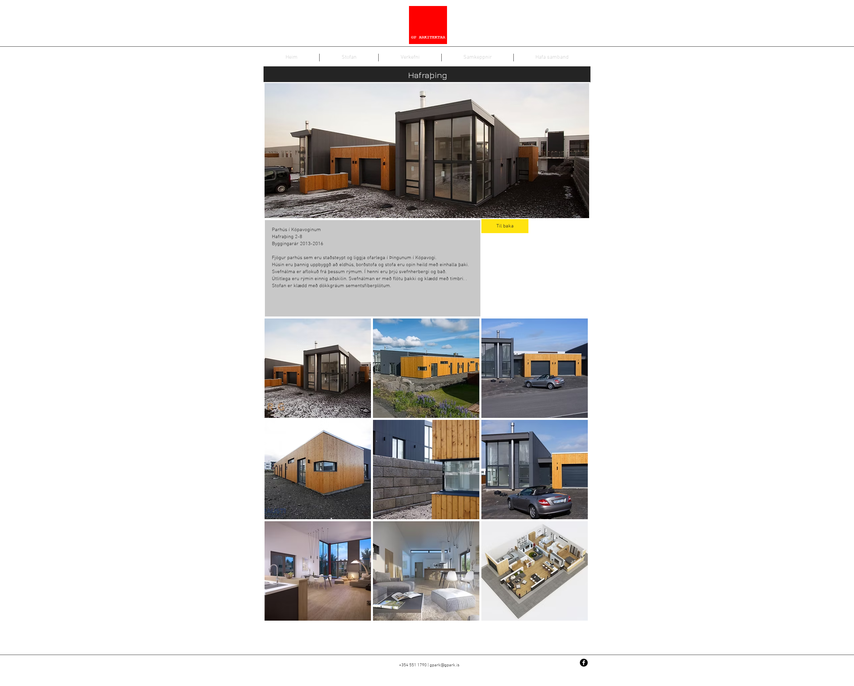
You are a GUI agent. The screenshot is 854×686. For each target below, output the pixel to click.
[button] (318, 368)
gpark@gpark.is (444, 665)
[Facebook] (584, 663)
